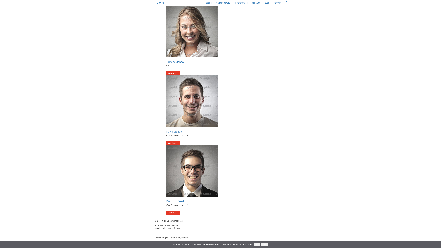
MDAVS (160, 2)
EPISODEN (207, 3)
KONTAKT (277, 3)
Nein (264, 244)
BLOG (267, 3)
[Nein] (438, 244)
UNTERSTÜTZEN (241, 3)
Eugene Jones (175, 62)
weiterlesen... (173, 73)
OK (257, 244)
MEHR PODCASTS (223, 3)
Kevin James (174, 131)
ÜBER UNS (256, 3)
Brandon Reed (175, 201)
